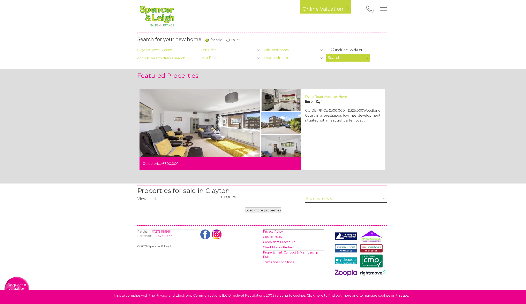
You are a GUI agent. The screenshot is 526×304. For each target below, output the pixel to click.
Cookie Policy (272, 237)
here (319, 295)
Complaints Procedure (279, 242)
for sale (216, 40)
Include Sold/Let (348, 50)
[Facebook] (205, 234)
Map (155, 199)
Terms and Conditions (278, 262)
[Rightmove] (373, 273)
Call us (370, 9)
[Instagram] (216, 234)
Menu (383, 9)
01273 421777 (162, 236)
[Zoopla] (347, 273)
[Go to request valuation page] (17, 289)
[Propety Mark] (372, 249)
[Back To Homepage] (157, 16)
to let (235, 40)
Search (334, 57)
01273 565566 (161, 231)
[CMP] (372, 262)
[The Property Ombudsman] (347, 237)
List (151, 199)
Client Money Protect (278, 247)
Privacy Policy (273, 231)
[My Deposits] (347, 262)
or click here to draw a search (161, 58)
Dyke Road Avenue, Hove (326, 97)
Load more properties (263, 210)
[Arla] (347, 249)
